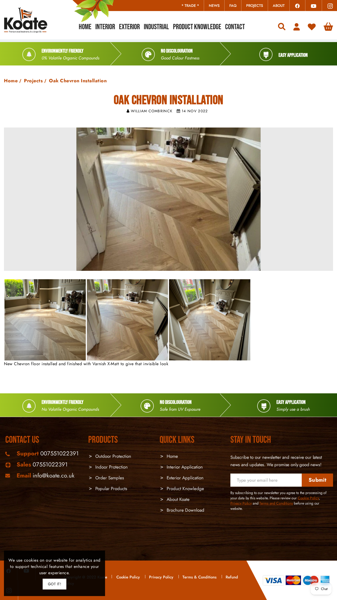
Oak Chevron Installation (78, 80)
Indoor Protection (111, 467)
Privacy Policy (241, 503)
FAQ (232, 5)
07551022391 (50, 464)
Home (11, 80)
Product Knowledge (184, 488)
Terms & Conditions (199, 577)
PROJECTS (254, 5)
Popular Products (110, 488)
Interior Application (184, 467)
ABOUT (279, 5)
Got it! (54, 584)
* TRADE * (190, 5)
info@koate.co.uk (54, 475)
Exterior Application (184, 478)
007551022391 (59, 453)
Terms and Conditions (276, 503)
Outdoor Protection (112, 456)
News (214, 5)
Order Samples (109, 478)
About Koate (177, 499)
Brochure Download (184, 510)
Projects (33, 80)
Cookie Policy (308, 498)
